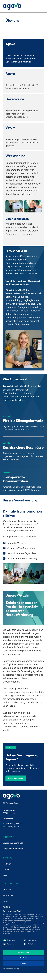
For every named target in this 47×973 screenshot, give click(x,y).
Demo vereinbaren (15, 778)
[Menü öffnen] (42, 6)
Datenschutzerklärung (11, 969)
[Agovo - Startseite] (12, 6)
